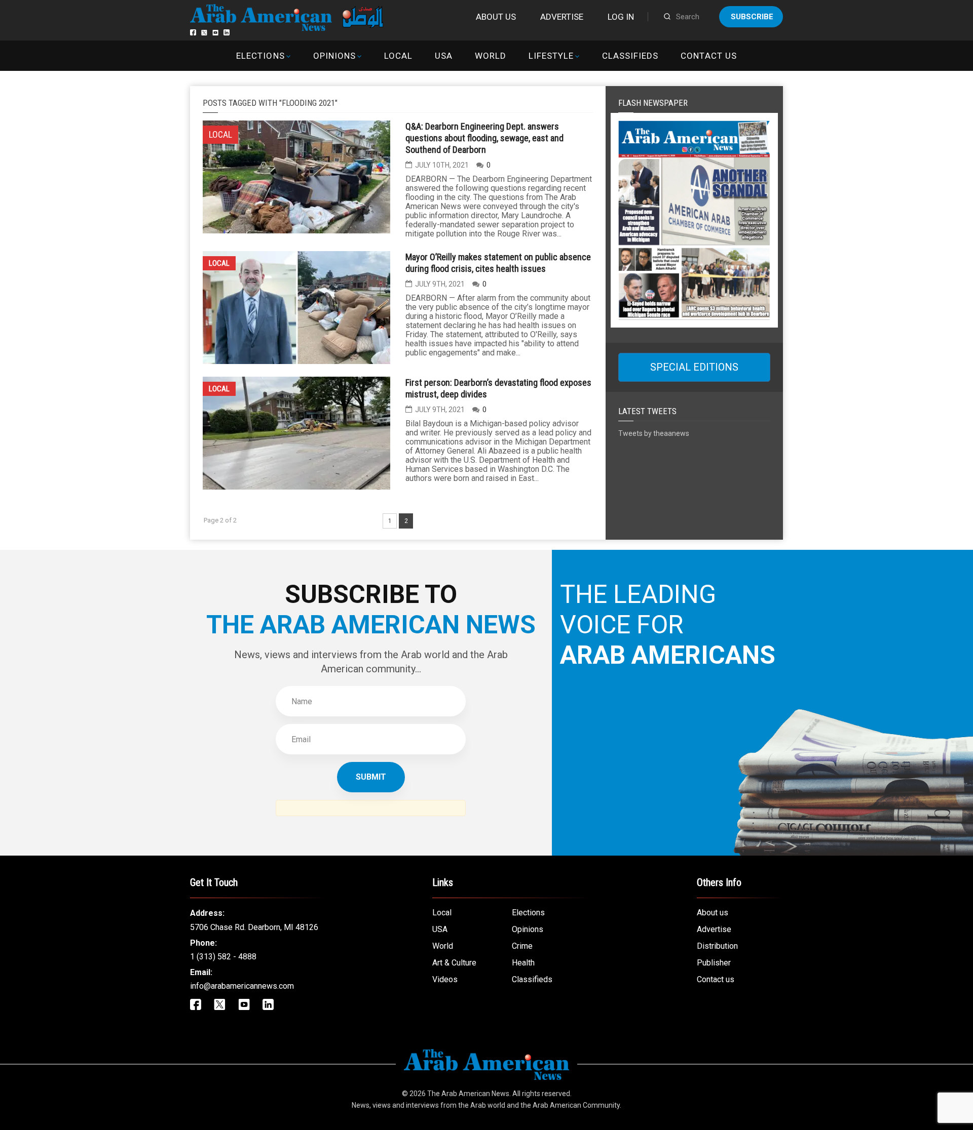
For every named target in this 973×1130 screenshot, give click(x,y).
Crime (522, 946)
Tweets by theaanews (653, 433)
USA (444, 56)
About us (496, 17)
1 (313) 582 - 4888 (223, 956)
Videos (445, 979)
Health (523, 962)
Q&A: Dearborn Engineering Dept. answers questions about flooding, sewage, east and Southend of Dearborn (484, 138)
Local (398, 56)
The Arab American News (468, 1093)
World (490, 56)
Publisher (714, 962)
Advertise (561, 17)
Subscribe (752, 16)
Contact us (708, 56)
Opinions (334, 56)
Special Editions (694, 367)
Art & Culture (454, 962)
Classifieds (630, 56)
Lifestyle (551, 56)
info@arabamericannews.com (242, 986)
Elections (260, 56)
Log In (621, 17)
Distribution (717, 946)
